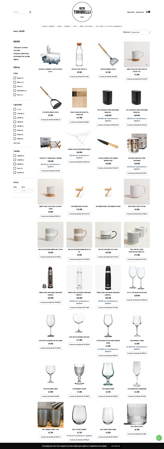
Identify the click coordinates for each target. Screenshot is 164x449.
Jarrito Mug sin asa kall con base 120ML (50, 207)
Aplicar (31, 191)
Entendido (115, 446)
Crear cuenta (130, 12)
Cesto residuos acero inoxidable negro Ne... (108, 111)
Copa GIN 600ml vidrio (50, 389)
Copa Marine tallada (79, 389)
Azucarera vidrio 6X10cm (79, 206)
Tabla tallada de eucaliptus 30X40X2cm (79, 113)
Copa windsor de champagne (137, 389)
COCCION (17, 50)
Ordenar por (127, 32)
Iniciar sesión (140, 12)
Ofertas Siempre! (48, 26)
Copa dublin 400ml (108, 389)
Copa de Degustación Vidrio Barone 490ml (108, 342)
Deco (75, 26)
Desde (15, 187)
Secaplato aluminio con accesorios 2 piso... (50, 70)
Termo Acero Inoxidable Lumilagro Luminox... (79, 293)
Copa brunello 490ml (137, 341)
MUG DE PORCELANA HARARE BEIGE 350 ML (79, 250)
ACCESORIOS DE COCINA (22, 56)
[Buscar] (30, 12)
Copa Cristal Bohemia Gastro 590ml (50, 341)
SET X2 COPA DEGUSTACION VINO (137, 292)
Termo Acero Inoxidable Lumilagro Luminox (50, 293)
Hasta (23, 187)
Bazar (59, 26)
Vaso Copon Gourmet (79, 429)
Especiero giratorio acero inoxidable (137, 159)
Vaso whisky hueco (137, 426)
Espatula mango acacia (108, 69)
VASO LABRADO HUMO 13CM (50, 429)
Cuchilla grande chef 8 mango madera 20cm (108, 159)
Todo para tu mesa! (21, 47)
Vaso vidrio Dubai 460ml (108, 429)
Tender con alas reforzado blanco (79, 149)
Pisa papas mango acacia (51, 112)
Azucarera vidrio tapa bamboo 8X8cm (108, 206)
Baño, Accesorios (86, 26)
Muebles (67, 26)
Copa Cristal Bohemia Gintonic (79, 337)
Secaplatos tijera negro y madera (50, 158)
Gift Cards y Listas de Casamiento (109, 26)
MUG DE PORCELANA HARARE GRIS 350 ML (50, 249)
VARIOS (16, 59)
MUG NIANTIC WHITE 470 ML (137, 206)
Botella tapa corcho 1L (79, 69)
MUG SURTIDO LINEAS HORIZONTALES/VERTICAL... (137, 250)
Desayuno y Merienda (21, 53)
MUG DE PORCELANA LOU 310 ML (108, 249)
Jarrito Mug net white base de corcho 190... (137, 70)
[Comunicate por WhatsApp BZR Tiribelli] (159, 438)
